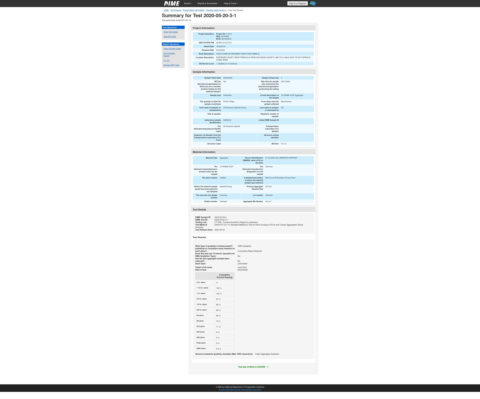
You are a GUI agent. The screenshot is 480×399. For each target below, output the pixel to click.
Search (187, 3)
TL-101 (167, 60)
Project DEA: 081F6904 (193, 10)
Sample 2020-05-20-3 (216, 10)
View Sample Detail (172, 48)
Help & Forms (230, 3)
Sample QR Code (171, 65)
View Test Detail (171, 31)
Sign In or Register (297, 3)
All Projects (176, 10)
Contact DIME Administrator (230, 389)
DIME (166, 10)
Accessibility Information (251, 389)
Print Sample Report (169, 54)
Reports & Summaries (208, 3)
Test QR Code (170, 36)
